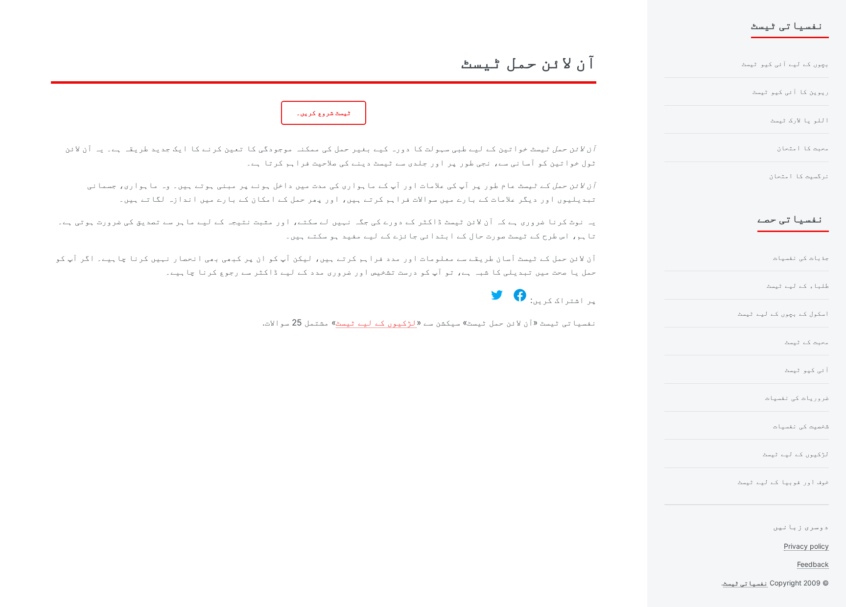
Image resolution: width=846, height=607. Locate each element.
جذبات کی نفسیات (801, 257)
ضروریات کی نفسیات (797, 397)
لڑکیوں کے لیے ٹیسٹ (376, 322)
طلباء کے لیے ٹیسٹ (798, 285)
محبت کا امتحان (803, 147)
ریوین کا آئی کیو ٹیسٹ (790, 91)
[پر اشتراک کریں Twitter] (497, 295)
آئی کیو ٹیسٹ (807, 369)
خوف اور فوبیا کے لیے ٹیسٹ (783, 481)
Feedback (813, 564)
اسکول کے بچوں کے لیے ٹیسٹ (783, 313)
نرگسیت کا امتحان (799, 175)
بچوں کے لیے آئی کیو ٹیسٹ (785, 63)
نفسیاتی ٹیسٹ (745, 583)
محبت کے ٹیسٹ (807, 341)
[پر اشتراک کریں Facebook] (520, 295)
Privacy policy (806, 546)
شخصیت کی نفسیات (801, 425)
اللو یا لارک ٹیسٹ (800, 120)
